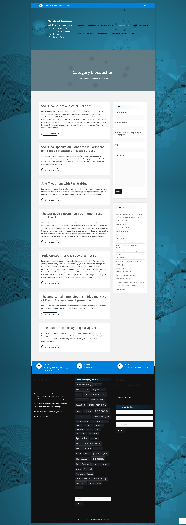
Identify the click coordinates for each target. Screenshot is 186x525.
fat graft (78, 425)
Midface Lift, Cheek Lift (123, 272)
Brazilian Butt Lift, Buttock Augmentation (129, 228)
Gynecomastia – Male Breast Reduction (128, 261)
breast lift (80, 405)
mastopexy (94, 438)
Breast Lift (119, 235)
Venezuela (79, 487)
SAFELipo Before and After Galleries (66, 106)
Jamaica (97, 429)
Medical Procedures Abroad (88, 443)
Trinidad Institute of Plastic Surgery (91, 478)
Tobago (78, 469)
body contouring (98, 389)
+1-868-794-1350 (43, 417)
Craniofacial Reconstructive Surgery (127, 251)
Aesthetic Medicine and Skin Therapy (127, 217)
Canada (88, 411)
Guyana (89, 429)
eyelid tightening (96, 421)
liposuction (81, 438)
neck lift (78, 454)
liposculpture (93, 433)
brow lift (78, 411)
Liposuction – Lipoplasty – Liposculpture (69, 328)
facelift (106, 421)
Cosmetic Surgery (122, 25)
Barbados (97, 385)
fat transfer (98, 425)
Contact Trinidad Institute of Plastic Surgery (94, 25)
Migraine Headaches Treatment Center (128, 275)
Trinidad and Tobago (84, 474)
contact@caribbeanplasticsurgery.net (49, 412)
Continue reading (51, 134)
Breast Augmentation (123, 231)
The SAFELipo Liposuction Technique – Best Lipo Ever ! (71, 215)
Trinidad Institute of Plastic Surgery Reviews (130, 282)
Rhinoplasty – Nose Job (123, 278)
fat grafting (88, 425)
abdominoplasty (83, 384)
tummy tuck (81, 483)
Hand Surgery (102, 34)
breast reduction (97, 404)
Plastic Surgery (82, 459)
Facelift (118, 254)
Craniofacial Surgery (119, 34)
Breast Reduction (121, 238)
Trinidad (88, 469)
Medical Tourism (83, 448)
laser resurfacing (81, 433)
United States (95, 483)
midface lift (98, 448)
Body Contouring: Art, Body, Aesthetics (68, 256)
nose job (86, 454)
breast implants (97, 400)
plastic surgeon (100, 453)
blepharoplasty (82, 389)
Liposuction (120, 268)
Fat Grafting (120, 258)
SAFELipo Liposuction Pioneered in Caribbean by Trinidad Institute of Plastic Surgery (73, 149)
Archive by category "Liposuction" (96, 79)
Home (133, 34)
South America (82, 464)
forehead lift (80, 429)
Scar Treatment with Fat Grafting (64, 183)
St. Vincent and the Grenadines (101, 464)
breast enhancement (82, 400)
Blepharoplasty (121, 224)
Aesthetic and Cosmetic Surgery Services (129, 214)
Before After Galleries (141, 25)
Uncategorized (120, 289)
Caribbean (102, 411)
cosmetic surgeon (83, 417)
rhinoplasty (98, 458)
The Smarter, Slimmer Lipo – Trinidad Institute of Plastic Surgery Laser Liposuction (73, 298)
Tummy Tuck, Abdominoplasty (126, 285)
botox (78, 395)
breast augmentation (95, 394)
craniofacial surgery (82, 421)
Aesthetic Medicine (85, 34)
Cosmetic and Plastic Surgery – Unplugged (129, 242)
